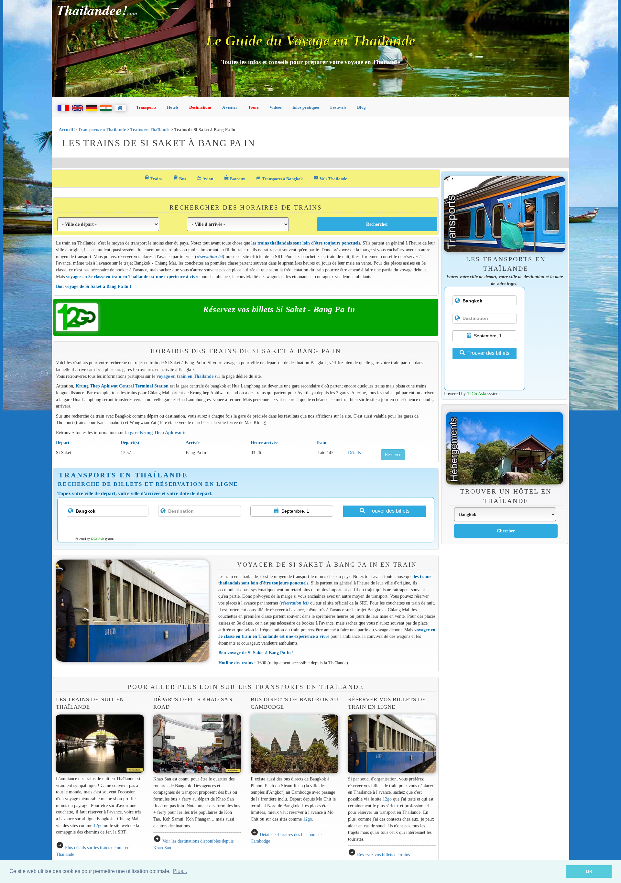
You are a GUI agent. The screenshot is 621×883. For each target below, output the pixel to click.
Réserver (393, 454)
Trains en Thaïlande (149, 129)
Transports (146, 107)
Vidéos (275, 107)
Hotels (173, 107)
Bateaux (234, 178)
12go (98, 825)
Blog (361, 107)
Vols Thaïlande (330, 178)
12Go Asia (97, 538)
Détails (354, 452)
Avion (205, 178)
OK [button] (589, 871)
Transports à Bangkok (279, 178)
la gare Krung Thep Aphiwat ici (156, 432)
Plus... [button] (180, 871)
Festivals (338, 107)
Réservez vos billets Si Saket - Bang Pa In (279, 309)
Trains (153, 178)
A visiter (229, 107)
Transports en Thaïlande (102, 129)
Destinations (200, 107)
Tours (253, 107)
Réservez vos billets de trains (383, 854)
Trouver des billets (388, 511)
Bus (179, 178)
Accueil (66, 129)
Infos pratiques (306, 107)
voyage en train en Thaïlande (185, 376)
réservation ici (210, 256)
